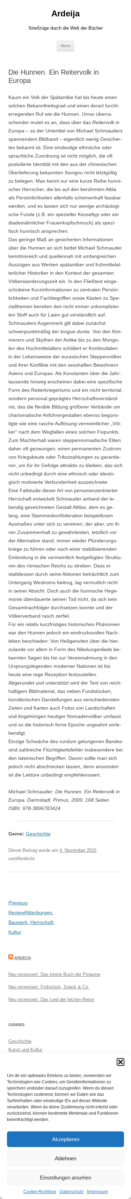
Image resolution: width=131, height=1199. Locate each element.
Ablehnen (65, 1158)
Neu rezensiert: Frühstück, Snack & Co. (48, 987)
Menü (65, 46)
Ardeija (65, 13)
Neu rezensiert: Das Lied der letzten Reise (51, 999)
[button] (120, 1062)
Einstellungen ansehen (65, 1178)
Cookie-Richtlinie (39, 1191)
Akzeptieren (65, 1139)
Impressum (97, 1191)
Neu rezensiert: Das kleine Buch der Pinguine (54, 974)
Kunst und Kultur (25, 1049)
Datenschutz (71, 1191)
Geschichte (38, 834)
